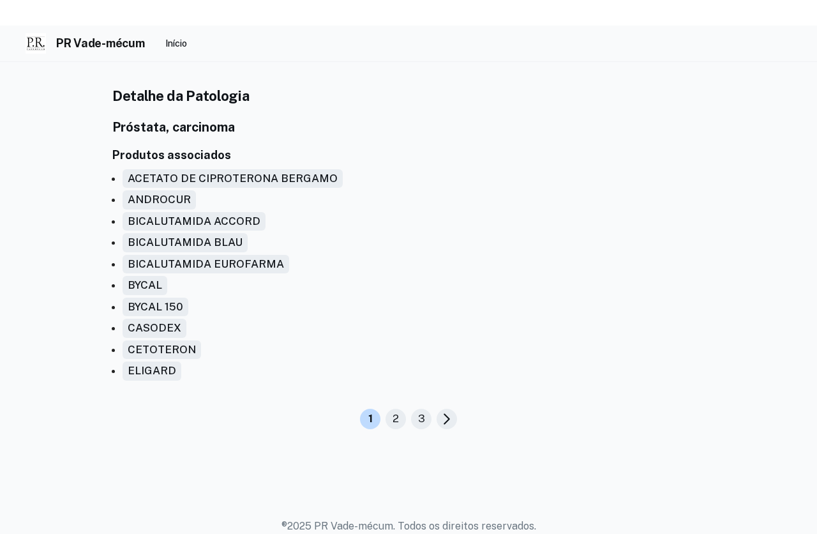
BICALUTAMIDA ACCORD (194, 221)
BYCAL (145, 284)
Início (176, 43)
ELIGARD (152, 370)
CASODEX (154, 327)
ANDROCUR (159, 199)
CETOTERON (162, 349)
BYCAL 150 (155, 306)
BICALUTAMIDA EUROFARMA (206, 263)
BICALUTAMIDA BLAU (185, 242)
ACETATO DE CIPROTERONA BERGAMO (233, 178)
